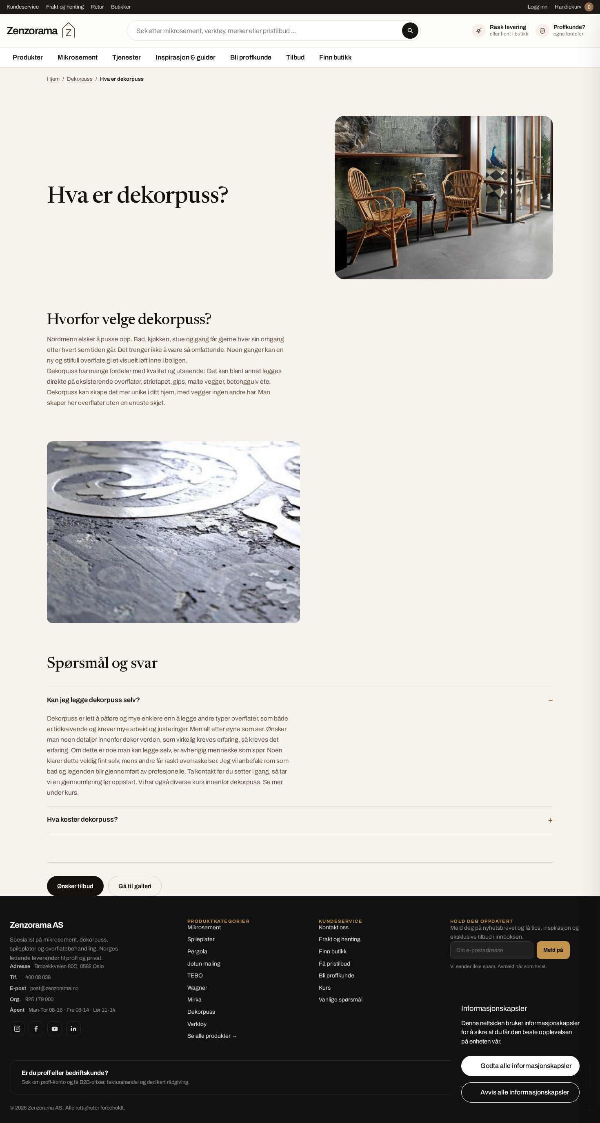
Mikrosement (78, 57)
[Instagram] (17, 1028)
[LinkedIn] (73, 1028)
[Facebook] (36, 1028)
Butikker (121, 7)
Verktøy (197, 1024)
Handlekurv (573, 7)
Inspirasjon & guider (186, 57)
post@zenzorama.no (54, 988)
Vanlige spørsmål (340, 1000)
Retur (97, 7)
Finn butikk (335, 57)
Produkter (28, 57)
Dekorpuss (80, 79)
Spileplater (201, 939)
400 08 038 (38, 977)
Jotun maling (203, 964)
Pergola (197, 951)
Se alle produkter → (212, 1036)
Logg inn (537, 7)
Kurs (325, 988)
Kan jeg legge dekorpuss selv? (93, 699)
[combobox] (274, 30)
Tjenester (126, 57)
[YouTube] (54, 1028)
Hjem (53, 79)
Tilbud (295, 57)
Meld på (553, 950)
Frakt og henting (65, 7)
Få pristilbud (334, 964)
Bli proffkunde (250, 57)
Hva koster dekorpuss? (82, 819)
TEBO (195, 976)
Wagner (197, 988)
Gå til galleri (134, 886)
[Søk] (410, 30)
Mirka (194, 1000)
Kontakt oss (334, 927)
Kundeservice (23, 7)
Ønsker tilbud (75, 886)
